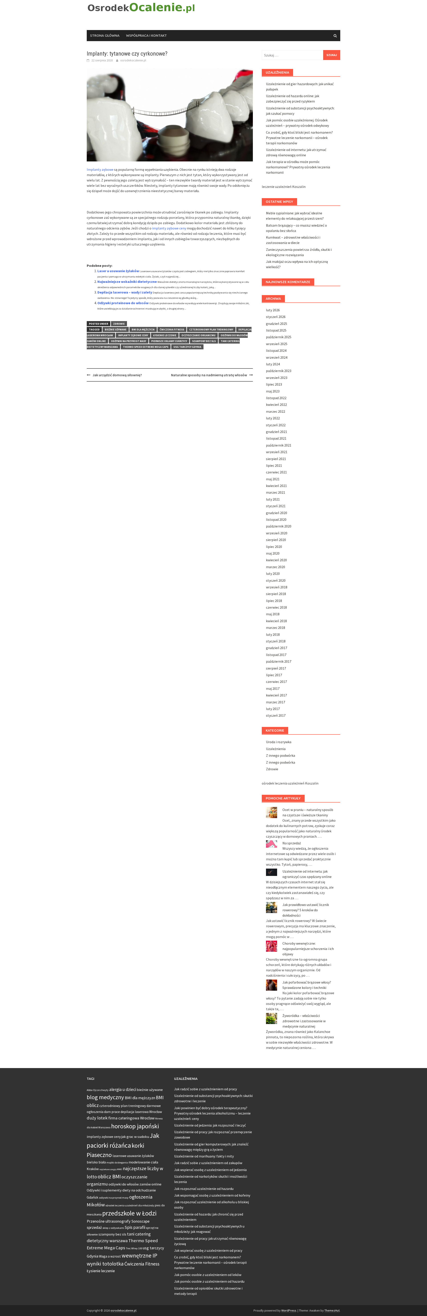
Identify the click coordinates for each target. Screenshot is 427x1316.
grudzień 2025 (276, 323)
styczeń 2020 (276, 580)
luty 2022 (273, 418)
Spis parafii (135, 1227)
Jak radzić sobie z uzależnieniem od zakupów (208, 1163)
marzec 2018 (275, 627)
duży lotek (97, 1118)
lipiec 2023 (274, 384)
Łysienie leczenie (164, 335)
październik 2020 (278, 526)
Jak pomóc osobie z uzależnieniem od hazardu (209, 1281)
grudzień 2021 (276, 431)
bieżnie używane (116, 329)
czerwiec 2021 (276, 472)
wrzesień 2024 (276, 357)
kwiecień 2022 (276, 404)
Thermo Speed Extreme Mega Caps (145, 346)
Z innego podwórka (280, 755)
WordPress (288, 1310)
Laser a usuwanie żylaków (118, 271)
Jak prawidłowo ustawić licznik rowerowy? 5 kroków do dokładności (305, 910)
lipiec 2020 (274, 546)
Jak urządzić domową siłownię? (117, 375)
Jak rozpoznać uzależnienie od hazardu (204, 1188)
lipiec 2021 (274, 465)
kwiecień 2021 (276, 485)
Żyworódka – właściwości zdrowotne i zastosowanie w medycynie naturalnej (304, 1020)
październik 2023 (278, 370)
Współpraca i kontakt (146, 35)
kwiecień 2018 (276, 621)
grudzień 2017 (276, 648)
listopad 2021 (276, 438)
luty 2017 (273, 708)
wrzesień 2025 (276, 344)
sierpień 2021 (276, 459)
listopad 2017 (276, 654)
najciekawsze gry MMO (110, 1169)
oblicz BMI (109, 1176)
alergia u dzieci (122, 1089)
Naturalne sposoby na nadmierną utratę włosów (209, 375)
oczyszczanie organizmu (198, 335)
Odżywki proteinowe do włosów (123, 303)
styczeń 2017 (276, 715)
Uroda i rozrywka (278, 742)
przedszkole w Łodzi (129, 1213)
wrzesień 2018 (276, 587)
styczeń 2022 (276, 425)
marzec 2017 (275, 702)
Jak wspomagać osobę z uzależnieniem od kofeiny (212, 1195)
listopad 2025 (276, 330)
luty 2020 (273, 573)
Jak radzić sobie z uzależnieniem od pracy (205, 1089)
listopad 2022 (276, 398)
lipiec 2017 (274, 675)
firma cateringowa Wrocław (131, 1118)
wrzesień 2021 (276, 452)
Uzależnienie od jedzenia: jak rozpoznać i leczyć (210, 1125)
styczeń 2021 (276, 506)
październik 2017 (278, 661)
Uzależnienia (276, 749)
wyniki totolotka (105, 1263)
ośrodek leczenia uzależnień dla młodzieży (129, 1205)
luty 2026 (273, 310)
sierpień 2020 (276, 539)
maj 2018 (273, 614)
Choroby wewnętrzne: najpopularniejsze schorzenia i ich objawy (308, 948)
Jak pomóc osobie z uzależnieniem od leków (207, 1274)
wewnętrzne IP (139, 1255)
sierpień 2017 (276, 668)
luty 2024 (273, 364)
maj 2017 (273, 688)
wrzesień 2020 (276, 533)
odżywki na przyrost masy (128, 341)
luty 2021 (273, 499)
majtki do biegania (117, 1162)
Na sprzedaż (291, 843)
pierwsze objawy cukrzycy (169, 341)
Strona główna (104, 35)
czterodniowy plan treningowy (211, 329)
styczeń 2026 (276, 316)
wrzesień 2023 (276, 377)
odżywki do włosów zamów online (135, 1184)
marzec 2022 (275, 411)
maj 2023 (273, 391)
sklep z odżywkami (113, 1227)
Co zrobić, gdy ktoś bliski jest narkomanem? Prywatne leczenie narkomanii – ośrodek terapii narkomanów (299, 137)
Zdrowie (119, 323)
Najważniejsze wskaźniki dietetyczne (127, 281)
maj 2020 (273, 553)
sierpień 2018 (276, 594)
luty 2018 (273, 634)
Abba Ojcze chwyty (98, 1090)
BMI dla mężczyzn (143, 329)
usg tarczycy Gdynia (187, 346)
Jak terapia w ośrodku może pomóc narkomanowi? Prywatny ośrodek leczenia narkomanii (298, 167)
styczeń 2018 (276, 641)
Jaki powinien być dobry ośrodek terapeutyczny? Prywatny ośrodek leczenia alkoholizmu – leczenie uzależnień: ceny (212, 1113)
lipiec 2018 (274, 600)
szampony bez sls (204, 341)
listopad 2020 (276, 519)
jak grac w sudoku (135, 1136)
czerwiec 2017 (276, 681)
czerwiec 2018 (276, 607)
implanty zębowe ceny (169, 228)
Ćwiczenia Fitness (172, 329)
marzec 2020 (275, 567)
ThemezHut (332, 1310)
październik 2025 (278, 337)
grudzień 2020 (276, 513)
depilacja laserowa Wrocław (141, 1112)
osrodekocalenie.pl (133, 60)
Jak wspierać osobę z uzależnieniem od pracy (208, 1250)
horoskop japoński (135, 1126)
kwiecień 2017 (276, 695)
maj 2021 (273, 479)
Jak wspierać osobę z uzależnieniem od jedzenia (210, 1169)
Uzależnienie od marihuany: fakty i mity (204, 1156)
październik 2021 (278, 445)
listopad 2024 (276, 350)
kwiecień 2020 (276, 560)
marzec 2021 (275, 492)
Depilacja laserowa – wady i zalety (124, 292)
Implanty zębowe (100, 169)
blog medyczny (105, 1097)
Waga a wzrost (110, 1256)
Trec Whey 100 (134, 1248)
